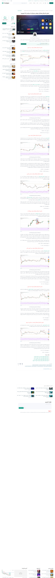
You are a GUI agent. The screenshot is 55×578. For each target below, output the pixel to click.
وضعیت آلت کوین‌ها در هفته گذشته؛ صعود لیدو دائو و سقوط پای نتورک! (42, 392)
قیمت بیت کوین (45, 50)
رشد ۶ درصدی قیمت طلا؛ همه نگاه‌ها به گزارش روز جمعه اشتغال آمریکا (24, 392)
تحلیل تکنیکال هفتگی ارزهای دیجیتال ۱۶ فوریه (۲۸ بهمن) (41, 360)
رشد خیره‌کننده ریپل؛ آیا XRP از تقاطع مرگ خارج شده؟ (7, 37)
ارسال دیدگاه (21, 407)
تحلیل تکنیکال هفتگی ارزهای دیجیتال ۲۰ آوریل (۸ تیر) (41, 359)
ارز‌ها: (52, 0)
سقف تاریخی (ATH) (29, 197)
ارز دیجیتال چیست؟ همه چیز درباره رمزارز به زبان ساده (7, 48)
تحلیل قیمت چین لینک (40, 366)
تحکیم (39, 199)
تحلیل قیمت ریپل (34, 366)
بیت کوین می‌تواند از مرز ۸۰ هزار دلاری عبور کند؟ (7, 34)
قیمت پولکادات (37, 213)
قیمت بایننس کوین (41, 176)
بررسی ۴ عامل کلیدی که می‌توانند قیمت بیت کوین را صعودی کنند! (42, 388)
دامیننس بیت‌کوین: (48, 0)
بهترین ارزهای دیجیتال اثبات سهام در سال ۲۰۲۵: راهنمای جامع (7, 70)
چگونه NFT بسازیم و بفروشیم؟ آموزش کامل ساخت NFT (7, 77)
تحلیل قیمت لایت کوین (28, 366)
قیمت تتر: (32, 0)
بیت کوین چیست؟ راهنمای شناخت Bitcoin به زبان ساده (7, 52)
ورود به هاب (4, 23)
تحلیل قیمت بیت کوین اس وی (47, 366)
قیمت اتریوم (47, 96)
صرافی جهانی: (42, 0)
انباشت (23, 51)
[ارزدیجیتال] (5, 3)
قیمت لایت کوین (31, 289)
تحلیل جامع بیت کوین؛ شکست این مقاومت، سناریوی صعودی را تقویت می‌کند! (42, 396)
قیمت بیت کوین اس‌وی (46, 325)
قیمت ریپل (47, 138)
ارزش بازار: (39, 0)
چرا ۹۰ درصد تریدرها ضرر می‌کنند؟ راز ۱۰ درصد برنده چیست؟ (7, 41)
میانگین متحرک (35, 71)
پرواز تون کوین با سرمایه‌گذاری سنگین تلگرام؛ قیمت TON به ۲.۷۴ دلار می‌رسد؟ (24, 388)
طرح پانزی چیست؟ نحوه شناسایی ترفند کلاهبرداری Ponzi (7, 56)
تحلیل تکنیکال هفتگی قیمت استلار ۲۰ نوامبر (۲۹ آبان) (41, 358)
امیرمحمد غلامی (35, 36)
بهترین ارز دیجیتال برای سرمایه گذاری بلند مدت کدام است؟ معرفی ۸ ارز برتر (7, 66)
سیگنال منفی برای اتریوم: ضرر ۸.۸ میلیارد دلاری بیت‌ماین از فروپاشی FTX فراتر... (24, 396)
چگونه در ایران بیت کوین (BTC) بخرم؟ (7, 59)
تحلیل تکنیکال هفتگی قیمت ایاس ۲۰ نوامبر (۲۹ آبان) (41, 356)
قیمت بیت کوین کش (46, 250)
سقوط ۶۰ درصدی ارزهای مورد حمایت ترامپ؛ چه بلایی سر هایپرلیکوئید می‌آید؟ (7, 29)
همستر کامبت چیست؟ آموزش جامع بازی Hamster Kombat (7, 74)
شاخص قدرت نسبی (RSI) (36, 84)
